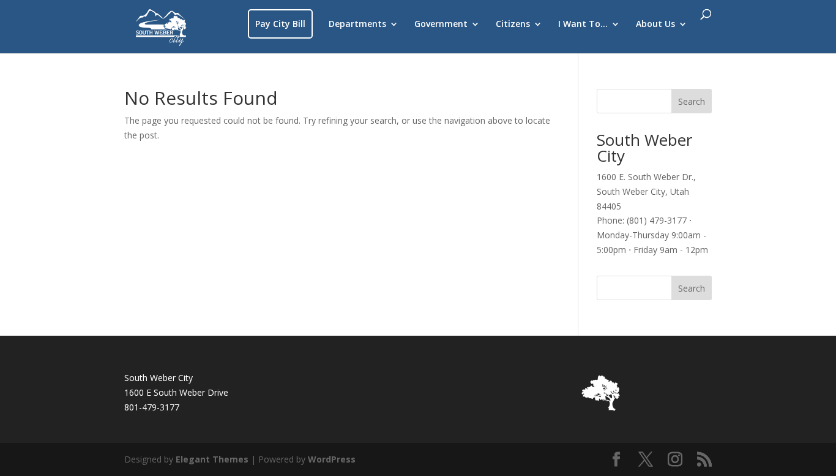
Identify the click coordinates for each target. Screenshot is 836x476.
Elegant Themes (212, 459)
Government (441, 24)
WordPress (332, 459)
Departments (357, 24)
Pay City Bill (280, 23)
